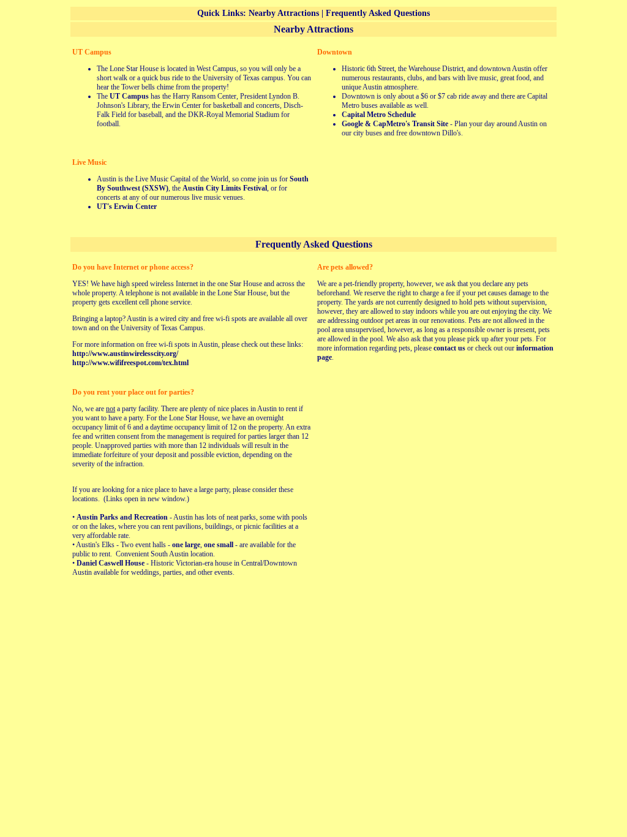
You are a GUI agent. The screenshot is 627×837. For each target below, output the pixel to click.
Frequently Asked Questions (378, 13)
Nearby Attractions (284, 13)
